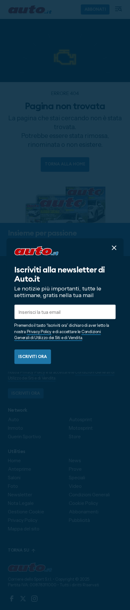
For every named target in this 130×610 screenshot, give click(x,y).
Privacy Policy (39, 331)
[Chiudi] (114, 248)
